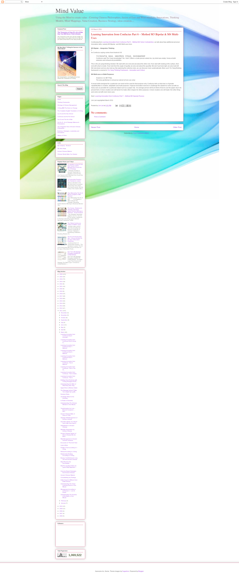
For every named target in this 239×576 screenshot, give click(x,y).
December (64, 312)
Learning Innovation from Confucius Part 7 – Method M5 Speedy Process (119, 96)
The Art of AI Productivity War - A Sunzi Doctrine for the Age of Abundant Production (75, 239)
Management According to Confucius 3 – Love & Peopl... (68, 491)
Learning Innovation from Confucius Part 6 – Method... (68, 352)
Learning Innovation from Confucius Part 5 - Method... (68, 357)
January (63, 503)
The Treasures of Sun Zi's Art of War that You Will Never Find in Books (70, 33)
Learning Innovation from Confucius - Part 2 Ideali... (69, 372)
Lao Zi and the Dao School (65, 113)
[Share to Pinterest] (130, 105)
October (63, 317)
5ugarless (125, 571)
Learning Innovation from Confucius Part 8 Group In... (68, 341)
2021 (61, 286)
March (63, 332)
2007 (61, 513)
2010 (61, 506)
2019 (61, 291)
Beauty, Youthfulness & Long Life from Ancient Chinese (69, 458)
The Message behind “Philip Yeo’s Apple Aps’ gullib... (69, 391)
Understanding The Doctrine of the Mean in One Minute (69, 496)
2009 (61, 508)
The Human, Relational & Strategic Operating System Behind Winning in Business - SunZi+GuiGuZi (75, 210)
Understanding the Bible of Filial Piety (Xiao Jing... (68, 384)
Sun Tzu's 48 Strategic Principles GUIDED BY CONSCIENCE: (74, 253)
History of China (62, 135)
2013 (61, 305)
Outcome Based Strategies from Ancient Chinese (68, 471)
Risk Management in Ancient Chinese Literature (69, 439)
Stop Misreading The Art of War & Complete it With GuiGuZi (75, 194)
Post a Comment (99, 117)
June (62, 325)
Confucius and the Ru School (66, 116)
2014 (61, 303)
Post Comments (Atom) (141, 133)
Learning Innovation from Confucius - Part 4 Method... (68, 363)
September (64, 320)
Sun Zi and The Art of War (65, 119)
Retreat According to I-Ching (69, 451)
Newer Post (95, 127)
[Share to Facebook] (127, 105)
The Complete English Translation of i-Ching (70, 111)
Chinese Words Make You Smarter (67, 154)
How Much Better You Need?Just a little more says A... (69, 422)
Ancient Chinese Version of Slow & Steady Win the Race (68, 435)
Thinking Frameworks (64, 102)
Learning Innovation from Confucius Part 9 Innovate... (68, 336)
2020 (61, 288)
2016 (61, 298)
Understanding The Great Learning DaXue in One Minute (68, 485)
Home (136, 127)
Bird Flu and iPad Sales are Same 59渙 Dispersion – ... (68, 467)
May (62, 327)
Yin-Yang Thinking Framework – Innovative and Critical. (126, 70)
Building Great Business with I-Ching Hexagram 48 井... (69, 380)
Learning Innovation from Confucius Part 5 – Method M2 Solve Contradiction (128, 42)
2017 (61, 296)
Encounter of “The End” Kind (69, 442)
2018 (61, 293)
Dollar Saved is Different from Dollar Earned (69, 480)
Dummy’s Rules (65, 394)
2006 (61, 516)
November (64, 315)
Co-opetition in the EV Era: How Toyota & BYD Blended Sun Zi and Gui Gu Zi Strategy (75, 167)
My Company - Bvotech (64, 145)
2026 (61, 274)
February (63, 500)
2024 (61, 279)
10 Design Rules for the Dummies (67, 397)
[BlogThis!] (123, 105)
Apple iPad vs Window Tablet (69, 388)
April (62, 329)
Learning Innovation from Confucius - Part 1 (68, 376)
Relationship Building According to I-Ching (67, 454)
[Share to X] (125, 105)
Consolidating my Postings (68, 477)
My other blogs (62, 148)
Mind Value (70, 10)
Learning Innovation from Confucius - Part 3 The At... (68, 368)
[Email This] (120, 105)
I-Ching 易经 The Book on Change (67, 108)
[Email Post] (116, 105)
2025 (61, 276)
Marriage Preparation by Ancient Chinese (67, 430)
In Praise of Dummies (67, 400)
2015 (61, 301)
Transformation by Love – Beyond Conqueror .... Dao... (68, 410)
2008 (61, 511)
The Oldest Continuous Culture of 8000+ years (74, 223)
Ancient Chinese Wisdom (65, 151)
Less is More (64, 445)
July (62, 322)
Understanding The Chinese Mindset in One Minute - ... (69, 404)
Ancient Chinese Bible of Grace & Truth (68, 414)
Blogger (141, 571)
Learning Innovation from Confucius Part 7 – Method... (68, 346)
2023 (61, 281)
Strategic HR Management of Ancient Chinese (69, 418)
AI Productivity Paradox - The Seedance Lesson (75, 180)
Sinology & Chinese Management (67, 105)
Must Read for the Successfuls (66, 462)
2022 (61, 284)
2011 (61, 310)
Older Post (177, 127)
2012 (61, 308)
